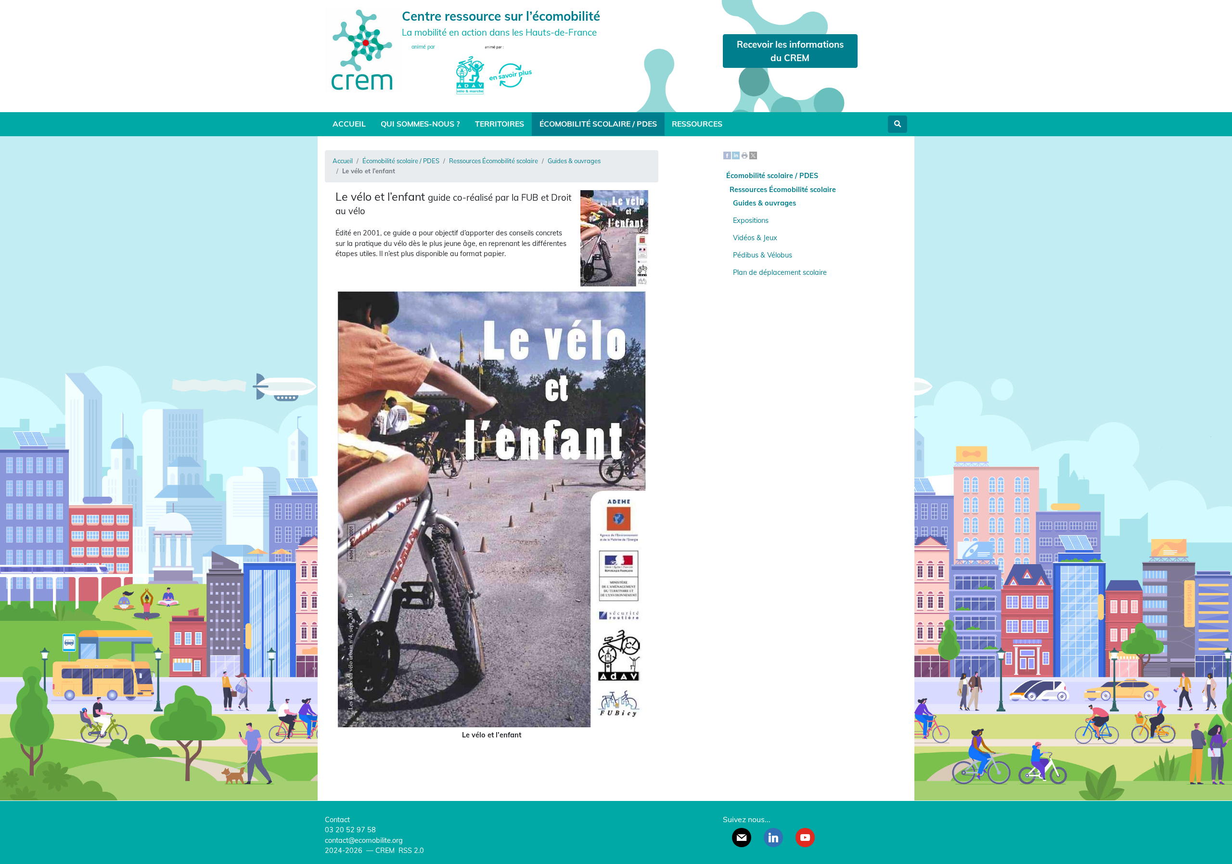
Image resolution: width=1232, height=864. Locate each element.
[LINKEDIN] (773, 837)
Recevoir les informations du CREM (790, 51)
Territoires (499, 124)
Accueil (349, 124)
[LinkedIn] (736, 155)
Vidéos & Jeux (755, 237)
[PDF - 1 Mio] (492, 725)
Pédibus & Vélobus (762, 255)
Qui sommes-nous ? (420, 124)
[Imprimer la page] (744, 155)
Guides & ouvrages (574, 161)
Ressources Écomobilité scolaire (493, 161)
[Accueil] (363, 49)
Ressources (697, 124)
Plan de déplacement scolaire (780, 272)
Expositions (751, 220)
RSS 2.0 (410, 850)
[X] (753, 155)
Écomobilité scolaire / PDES (598, 124)
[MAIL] (741, 837)
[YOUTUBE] (805, 837)
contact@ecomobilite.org (364, 840)
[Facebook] (727, 155)
